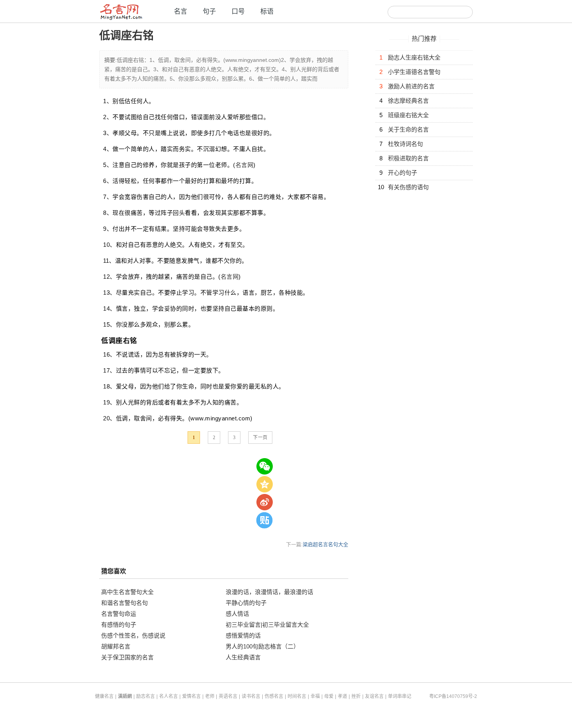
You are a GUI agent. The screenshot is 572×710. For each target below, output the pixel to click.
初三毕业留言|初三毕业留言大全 (267, 624)
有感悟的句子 (118, 624)
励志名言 (145, 696)
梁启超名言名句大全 (325, 544)
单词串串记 (399, 696)
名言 (180, 11)
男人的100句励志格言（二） (262, 646)
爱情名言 (191, 696)
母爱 (328, 696)
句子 (209, 11)
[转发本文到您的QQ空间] (265, 484)
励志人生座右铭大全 (414, 57)
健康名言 (104, 696)
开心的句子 (402, 172)
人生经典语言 (243, 657)
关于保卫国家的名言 (127, 657)
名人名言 (168, 696)
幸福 (315, 696)
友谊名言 (374, 696)
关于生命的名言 (408, 129)
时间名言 (297, 696)
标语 (267, 11)
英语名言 (228, 696)
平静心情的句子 (246, 602)
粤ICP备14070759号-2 (453, 696)
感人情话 (237, 613)
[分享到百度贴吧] (265, 520)
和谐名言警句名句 (124, 602)
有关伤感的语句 (408, 187)
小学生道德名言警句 (414, 72)
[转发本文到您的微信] (265, 466)
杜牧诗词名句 (405, 144)
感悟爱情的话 (243, 635)
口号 (238, 11)
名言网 (244, 165)
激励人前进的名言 (411, 86)
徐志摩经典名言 (408, 100)
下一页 (260, 437)
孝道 (342, 696)
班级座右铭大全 (408, 115)
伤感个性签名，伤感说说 (133, 635)
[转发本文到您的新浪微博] (265, 502)
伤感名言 (274, 696)
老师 (209, 696)
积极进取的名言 (408, 158)
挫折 (356, 696)
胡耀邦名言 (115, 646)
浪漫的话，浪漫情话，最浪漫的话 (269, 592)
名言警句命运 (118, 613)
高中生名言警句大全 (127, 592)
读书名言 (251, 696)
